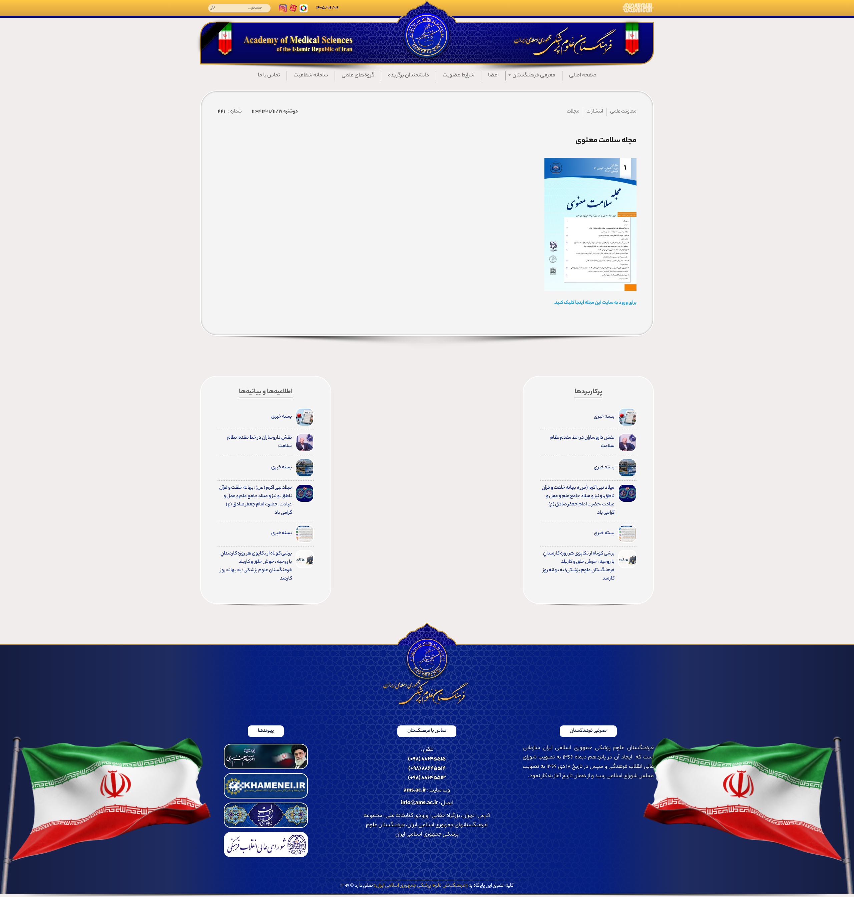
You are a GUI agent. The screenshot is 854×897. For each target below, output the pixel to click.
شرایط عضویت (458, 75)
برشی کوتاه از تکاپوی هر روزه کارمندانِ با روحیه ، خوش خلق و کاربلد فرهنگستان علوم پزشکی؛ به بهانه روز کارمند (578, 566)
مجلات (573, 112)
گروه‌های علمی (358, 75)
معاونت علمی (623, 112)
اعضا (493, 75)
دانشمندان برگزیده (408, 75)
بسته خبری (604, 417)
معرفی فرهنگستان (533, 75)
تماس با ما (269, 75)
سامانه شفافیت (311, 75)
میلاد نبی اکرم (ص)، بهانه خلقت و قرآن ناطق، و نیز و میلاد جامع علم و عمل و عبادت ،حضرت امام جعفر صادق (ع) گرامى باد (578, 500)
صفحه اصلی (582, 75)
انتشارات (594, 112)
